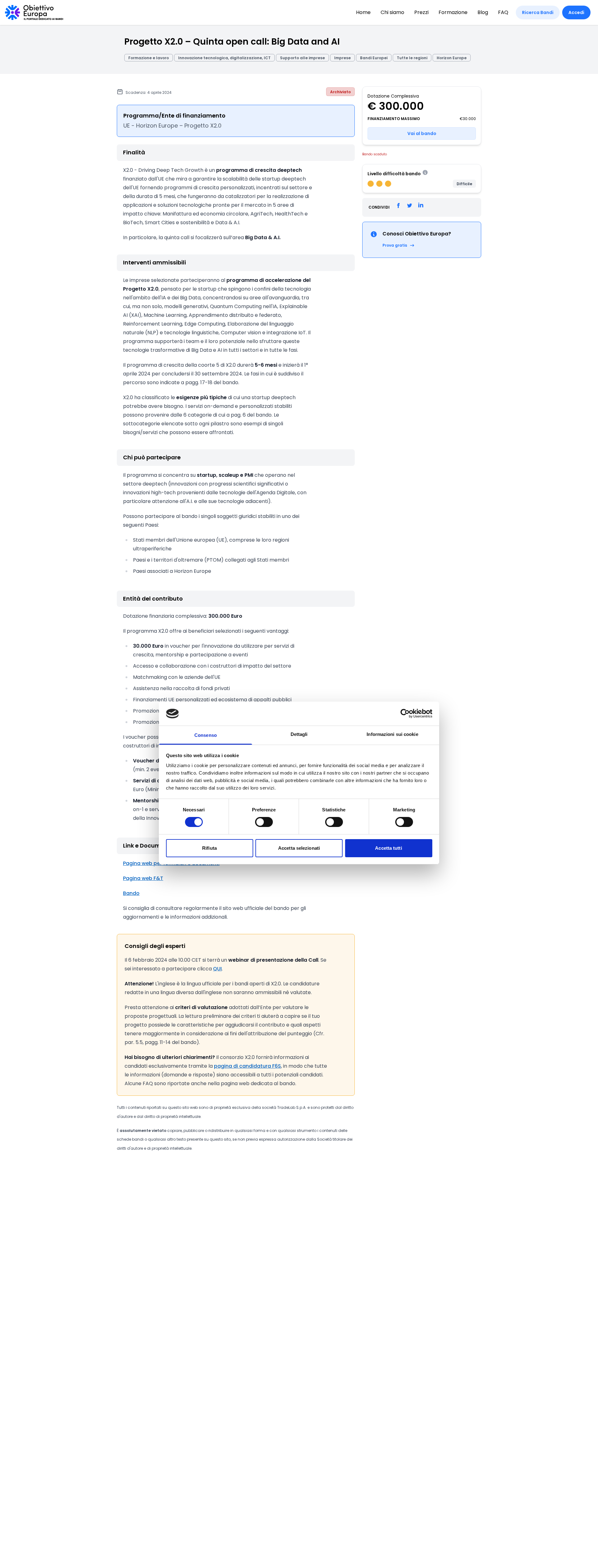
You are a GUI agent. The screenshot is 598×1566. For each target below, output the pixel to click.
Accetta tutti (388, 848)
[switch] (264, 822)
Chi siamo (392, 12)
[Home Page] (34, 12)
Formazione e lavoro (148, 57)
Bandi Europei (373, 57)
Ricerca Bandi (537, 12)
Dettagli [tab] (299, 734)
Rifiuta (209, 848)
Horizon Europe (452, 57)
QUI (217, 968)
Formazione (453, 12)
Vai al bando (421, 133)
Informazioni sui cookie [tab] (392, 734)
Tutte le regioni (412, 57)
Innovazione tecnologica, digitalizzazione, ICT (224, 57)
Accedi (576, 12)
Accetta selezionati (299, 848)
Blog (482, 12)
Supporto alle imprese (302, 57)
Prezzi (421, 12)
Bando (131, 893)
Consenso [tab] (205, 735)
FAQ (503, 12)
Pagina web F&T (143, 878)
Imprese (342, 57)
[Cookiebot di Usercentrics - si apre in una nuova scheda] (405, 713)
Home (363, 12)
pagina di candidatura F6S (247, 1066)
